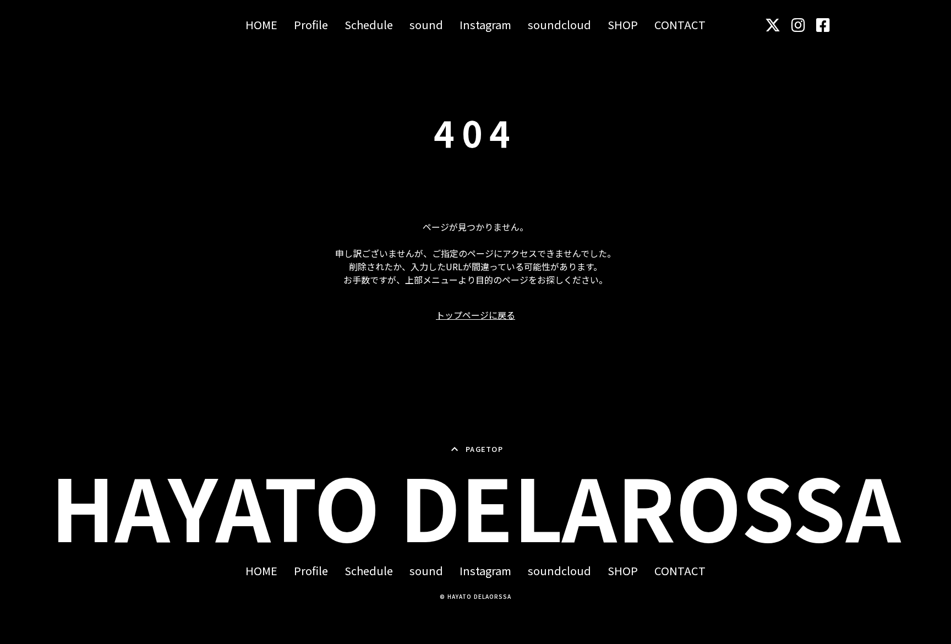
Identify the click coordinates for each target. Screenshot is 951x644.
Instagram (485, 24)
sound (426, 24)
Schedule (369, 24)
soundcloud (559, 24)
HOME (261, 24)
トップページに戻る (475, 314)
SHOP (623, 24)
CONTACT (680, 24)
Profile (311, 24)
